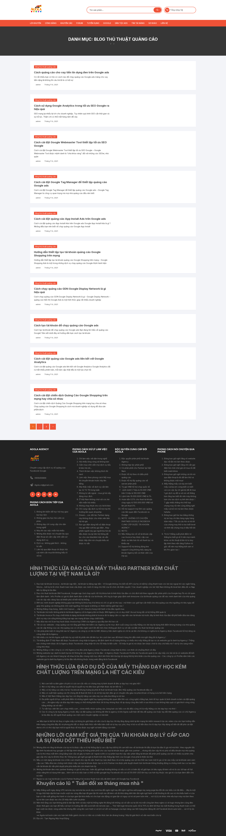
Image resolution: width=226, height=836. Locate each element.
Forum (79, 23)
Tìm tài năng (138, 23)
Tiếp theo (53, 427)
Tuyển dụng (93, 23)
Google (107, 23)
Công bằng (50, 23)
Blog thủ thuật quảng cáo (45, 67)
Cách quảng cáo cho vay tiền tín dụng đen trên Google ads (71, 72)
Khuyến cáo (66, 23)
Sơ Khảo (152, 23)
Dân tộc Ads (121, 23)
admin (38, 85)
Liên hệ (164, 23)
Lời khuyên (35, 23)
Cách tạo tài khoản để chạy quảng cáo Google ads (66, 325)
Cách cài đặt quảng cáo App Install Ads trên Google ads (70, 218)
